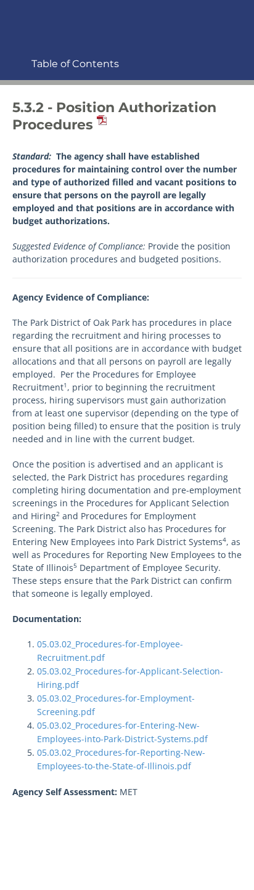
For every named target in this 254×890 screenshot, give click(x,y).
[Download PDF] (100, 124)
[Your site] (15, 16)
